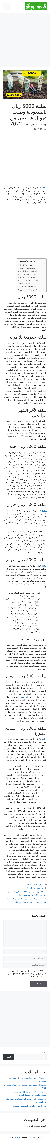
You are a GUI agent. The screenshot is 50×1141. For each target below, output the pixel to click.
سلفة (44, 187)
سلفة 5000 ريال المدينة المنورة (31, 289)
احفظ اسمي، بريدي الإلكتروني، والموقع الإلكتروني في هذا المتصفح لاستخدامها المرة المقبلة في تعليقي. (26, 973)
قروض (28, 884)
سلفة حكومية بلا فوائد (27, 268)
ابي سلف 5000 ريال (34, 888)
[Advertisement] (25, 40)
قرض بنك (16, 1137)
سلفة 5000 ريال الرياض (28, 280)
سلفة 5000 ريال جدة (28, 274)
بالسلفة (25, 697)
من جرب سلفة (24, 283)
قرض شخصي (37, 884)
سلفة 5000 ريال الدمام (28, 286)
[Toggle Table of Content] (41, 262)
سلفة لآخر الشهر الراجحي (29, 271)
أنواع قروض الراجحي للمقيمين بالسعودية (30, 1106)
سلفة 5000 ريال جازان (28, 277)
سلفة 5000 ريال (25, 265)
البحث (44, 1052)
